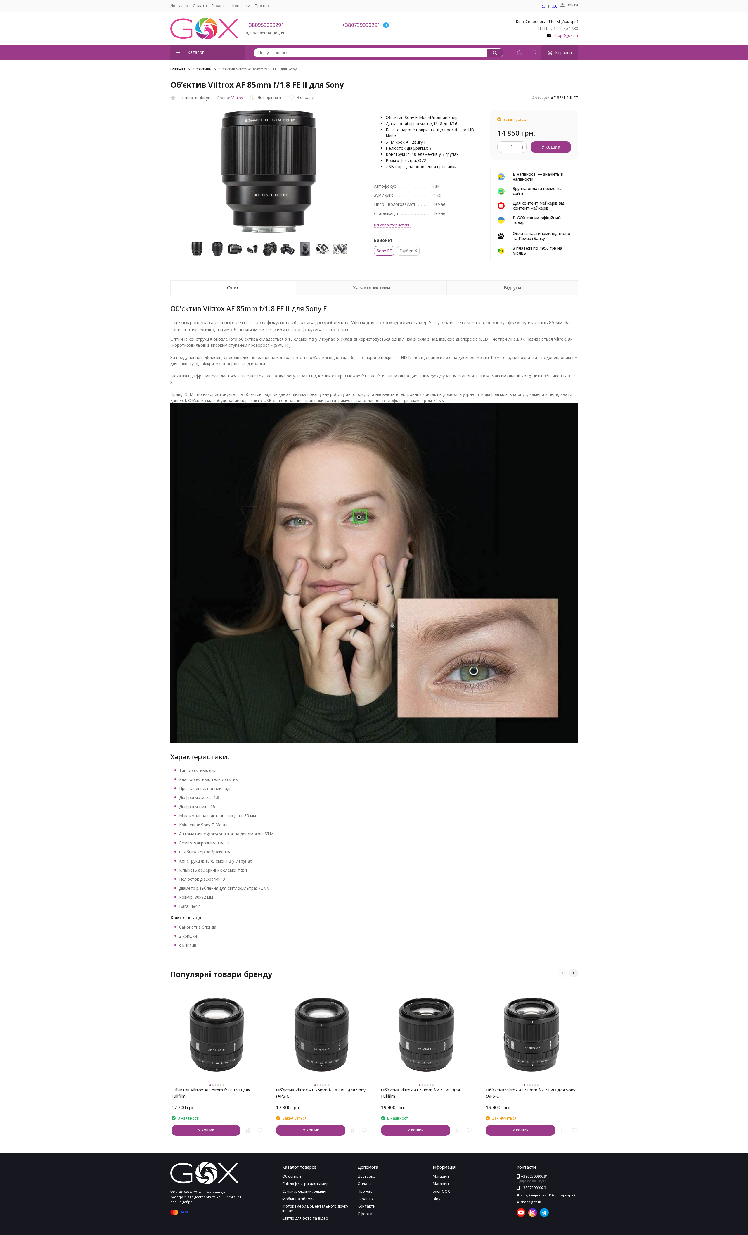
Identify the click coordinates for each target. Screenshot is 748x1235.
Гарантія (220, 5)
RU (543, 6)
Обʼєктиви (202, 69)
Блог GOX (441, 1191)
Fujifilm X (408, 250)
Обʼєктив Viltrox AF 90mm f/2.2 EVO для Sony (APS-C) (530, 1093)
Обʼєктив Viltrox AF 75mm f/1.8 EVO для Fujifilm (211, 1093)
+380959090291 (265, 24)
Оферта (365, 1213)
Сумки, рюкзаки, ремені (304, 1191)
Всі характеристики (392, 224)
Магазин (441, 1176)
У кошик (550, 147)
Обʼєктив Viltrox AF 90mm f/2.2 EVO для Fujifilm (420, 1093)
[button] (562, 973)
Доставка (179, 5)
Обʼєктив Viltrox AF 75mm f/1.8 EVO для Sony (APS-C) (321, 1093)
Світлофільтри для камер (305, 1183)
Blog (436, 1198)
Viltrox (237, 98)
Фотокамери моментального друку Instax (315, 1208)
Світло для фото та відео (305, 1218)
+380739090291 (361, 24)
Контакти (241, 5)
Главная (178, 69)
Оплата (200, 5)
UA (554, 6)
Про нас (262, 5)
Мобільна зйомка (298, 1198)
